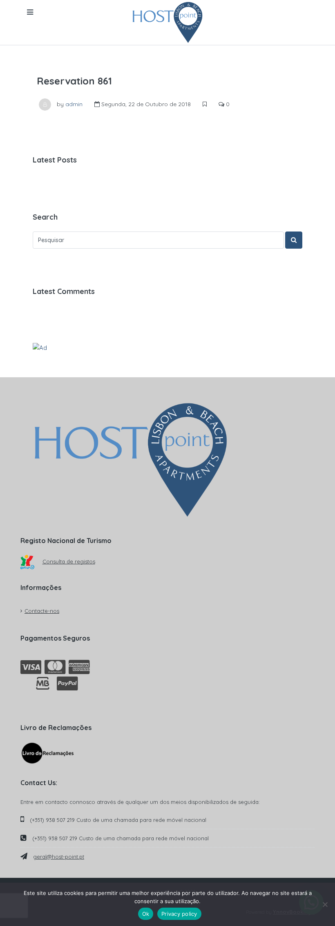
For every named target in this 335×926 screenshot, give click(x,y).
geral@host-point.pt (58, 856)
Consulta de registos (68, 561)
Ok (146, 913)
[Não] (325, 904)
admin (74, 104)
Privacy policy (179, 913)
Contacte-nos (42, 611)
